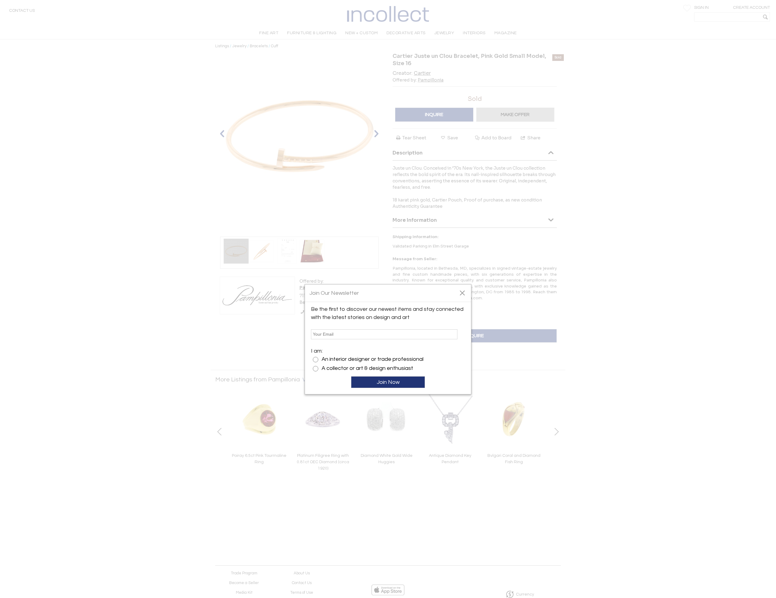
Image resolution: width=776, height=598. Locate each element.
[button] (462, 292)
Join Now (388, 382)
